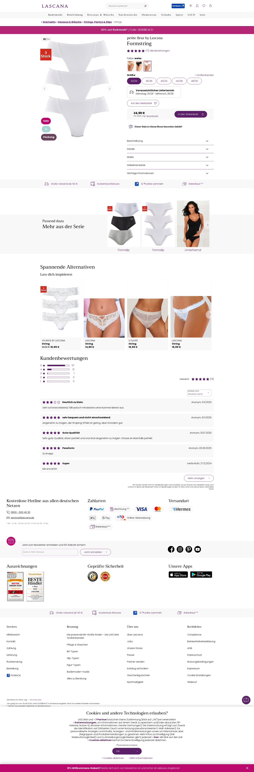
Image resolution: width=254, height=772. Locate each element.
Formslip (123, 250)
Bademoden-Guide (78, 671)
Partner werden (135, 661)
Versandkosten (152, 116)
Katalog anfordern (137, 668)
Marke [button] (130, 157)
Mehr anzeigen (196, 478)
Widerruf (192, 682)
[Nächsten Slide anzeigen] (109, 88)
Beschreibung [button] (135, 141)
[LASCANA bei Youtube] (197, 549)
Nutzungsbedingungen (200, 661)
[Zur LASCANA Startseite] (55, 6)
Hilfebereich (13, 634)
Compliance (194, 634)
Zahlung (11, 648)
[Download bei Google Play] (201, 574)
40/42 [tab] (164, 81)
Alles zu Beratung (76, 678)
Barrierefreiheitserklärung (201, 641)
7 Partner (101, 719)
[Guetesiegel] (105, 576)
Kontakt (11, 641)
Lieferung (12, 655)
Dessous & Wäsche (100, 15)
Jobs (130, 641)
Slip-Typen (73, 658)
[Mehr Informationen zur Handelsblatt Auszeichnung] (35, 586)
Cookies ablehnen (100, 740)
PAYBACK (16, 675)
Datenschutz (194, 655)
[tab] (131, 66)
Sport (179, 15)
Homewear (149, 15)
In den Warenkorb (188, 114)
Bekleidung (75, 15)
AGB (189, 648)
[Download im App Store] (178, 574)
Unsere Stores (135, 648)
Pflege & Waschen (77, 644)
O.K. (118, 751)
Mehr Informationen (141, 758)
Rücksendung (14, 661)
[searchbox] (123, 6)
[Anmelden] (197, 6)
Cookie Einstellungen (199, 675)
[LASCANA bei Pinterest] (189, 549)
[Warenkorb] (210, 6)
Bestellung (12, 668)
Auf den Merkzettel (141, 103)
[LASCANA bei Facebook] (171, 549)
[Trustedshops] (93, 576)
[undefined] (207, 225)
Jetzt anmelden (93, 552)
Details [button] (131, 149)
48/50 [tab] (194, 81)
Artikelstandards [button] (136, 165)
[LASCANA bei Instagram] (180, 549)
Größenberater (205, 75)
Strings (118, 22)
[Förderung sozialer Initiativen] (46, 129)
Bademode (55, 15)
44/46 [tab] (179, 81)
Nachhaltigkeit (135, 682)
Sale (203, 15)
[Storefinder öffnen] (190, 6)
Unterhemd (193, 250)
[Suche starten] (145, 6)
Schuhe (166, 15)
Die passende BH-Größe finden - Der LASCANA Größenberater (93, 636)
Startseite (49, 22)
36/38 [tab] (149, 81)
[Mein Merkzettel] (203, 6)
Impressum (193, 668)
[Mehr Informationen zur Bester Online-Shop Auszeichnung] (15, 586)
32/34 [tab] (134, 81)
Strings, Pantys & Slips (98, 22)
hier (156, 737)
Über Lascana (135, 634)
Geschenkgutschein (138, 675)
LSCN (191, 15)
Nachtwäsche (128, 15)
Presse (130, 655)
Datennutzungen (85, 722)
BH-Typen (72, 651)
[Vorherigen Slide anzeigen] (44, 88)
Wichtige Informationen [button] (140, 173)
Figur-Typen (74, 665)
